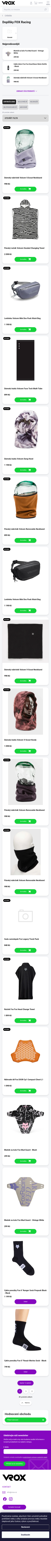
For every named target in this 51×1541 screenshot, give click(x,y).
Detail (25, 1301)
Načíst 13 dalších (25, 1383)
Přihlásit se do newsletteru (14, 1464)
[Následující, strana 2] (25, 1391)
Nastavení (25, 1527)
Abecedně (23, 107)
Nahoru (27, 1403)
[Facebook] (4, 1499)
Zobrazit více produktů (25, 91)
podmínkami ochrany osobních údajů (35, 1457)
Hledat (45, 9)
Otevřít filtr (11, 118)
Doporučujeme (9, 102)
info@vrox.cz (12, 1492)
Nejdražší (34, 102)
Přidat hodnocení (12, 1420)
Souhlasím (25, 1535)
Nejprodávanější (10, 107)
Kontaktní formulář (14, 1507)
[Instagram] (10, 1499)
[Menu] (48, 3)
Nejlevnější (22, 102)
